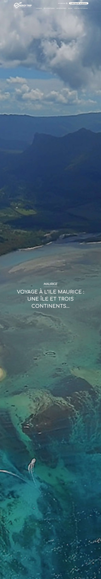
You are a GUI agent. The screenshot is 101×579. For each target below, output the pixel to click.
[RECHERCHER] (66, 3)
